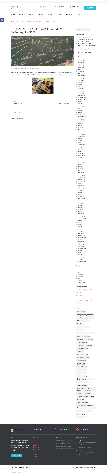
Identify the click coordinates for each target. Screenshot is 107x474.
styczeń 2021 (81, 172)
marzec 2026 (81, 67)
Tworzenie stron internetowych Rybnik (20, 467)
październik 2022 (82, 136)
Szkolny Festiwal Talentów (82, 402)
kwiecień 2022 (81, 144)
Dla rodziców (51, 14)
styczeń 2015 (81, 233)
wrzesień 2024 (81, 99)
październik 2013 (82, 248)
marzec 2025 (81, 88)
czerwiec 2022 (81, 140)
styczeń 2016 (81, 213)
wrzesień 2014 (81, 239)
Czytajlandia (86, 317)
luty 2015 (80, 231)
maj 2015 (80, 226)
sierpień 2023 (81, 120)
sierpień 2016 (81, 203)
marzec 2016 (81, 209)
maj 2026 (80, 64)
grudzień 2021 (81, 151)
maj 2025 (80, 84)
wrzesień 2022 (81, 138)
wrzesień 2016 (81, 202)
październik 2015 (82, 218)
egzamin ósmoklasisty (81, 345)
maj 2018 (80, 190)
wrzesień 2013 (81, 250)
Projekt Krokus (87, 393)
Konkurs (81, 363)
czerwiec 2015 (81, 224)
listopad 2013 (81, 246)
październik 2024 (82, 97)
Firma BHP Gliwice (15, 472)
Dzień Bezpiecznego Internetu (83, 320)
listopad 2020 (81, 175)
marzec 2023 (81, 127)
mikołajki (87, 382)
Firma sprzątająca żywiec (17, 469)
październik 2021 (82, 155)
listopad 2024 (81, 95)
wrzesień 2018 (81, 189)
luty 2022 (80, 148)
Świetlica (80, 280)
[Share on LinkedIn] (19, 112)
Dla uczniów (40, 14)
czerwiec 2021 (81, 162)
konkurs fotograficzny (82, 366)
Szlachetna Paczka (81, 410)
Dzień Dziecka (80, 323)
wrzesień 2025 (81, 78)
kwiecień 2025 (81, 86)
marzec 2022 (81, 146)
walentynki (89, 410)
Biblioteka (80, 271)
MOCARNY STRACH (83, 41)
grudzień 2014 (81, 235)
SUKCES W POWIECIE (65, 103)
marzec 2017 (81, 194)
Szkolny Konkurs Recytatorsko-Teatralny (85, 406)
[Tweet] (13, 112)
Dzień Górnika (80, 330)
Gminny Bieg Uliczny (82, 348)
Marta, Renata (36, 68)
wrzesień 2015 (81, 220)
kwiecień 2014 (81, 244)
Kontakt (79, 14)
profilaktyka (79, 393)
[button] (2, 20)
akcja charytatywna (81, 311)
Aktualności (22, 14)
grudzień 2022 (81, 133)
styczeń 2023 (81, 131)
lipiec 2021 (80, 161)
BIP (86, 14)
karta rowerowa (80, 357)
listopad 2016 (81, 200)
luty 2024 (80, 108)
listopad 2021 (81, 153)
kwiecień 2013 (81, 256)
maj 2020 (80, 183)
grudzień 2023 (81, 112)
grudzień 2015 (81, 215)
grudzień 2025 (81, 73)
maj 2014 (80, 243)
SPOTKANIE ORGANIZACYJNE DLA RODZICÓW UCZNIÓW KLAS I (87, 45)
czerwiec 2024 (81, 101)
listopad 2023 (81, 114)
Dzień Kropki (81, 339)
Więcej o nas (16, 455)
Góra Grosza (80, 351)
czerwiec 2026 (81, 62)
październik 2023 (82, 116)
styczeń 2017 (81, 196)
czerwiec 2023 (81, 121)
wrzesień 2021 (81, 157)
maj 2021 (80, 164)
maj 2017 (80, 192)
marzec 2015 (81, 230)
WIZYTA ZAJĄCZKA (19, 103)
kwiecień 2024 (81, 105)
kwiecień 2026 (81, 65)
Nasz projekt (69, 14)
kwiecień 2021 (81, 166)
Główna (13, 14)
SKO (92, 396)
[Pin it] (17, 112)
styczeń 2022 (81, 149)
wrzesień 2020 (81, 179)
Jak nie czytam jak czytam (82, 354)
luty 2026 (80, 69)
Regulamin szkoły (90, 8)
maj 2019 (80, 187)
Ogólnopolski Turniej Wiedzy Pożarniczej (84, 389)
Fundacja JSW (90, 345)
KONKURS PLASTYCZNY (81, 372)
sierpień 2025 (81, 80)
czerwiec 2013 (81, 252)
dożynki (92, 317)
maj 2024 (80, 103)
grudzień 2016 (81, 198)
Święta (79, 278)
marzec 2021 (81, 168)
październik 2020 (82, 177)
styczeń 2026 (81, 71)
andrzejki (79, 317)
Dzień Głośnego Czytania (82, 333)
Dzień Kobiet (92, 333)
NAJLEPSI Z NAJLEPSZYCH (85, 52)
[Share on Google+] (15, 112)
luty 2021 (80, 170)
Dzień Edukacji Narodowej (82, 327)
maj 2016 (80, 205)
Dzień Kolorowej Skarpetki (83, 336)
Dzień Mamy (90, 339)
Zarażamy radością (81, 417)
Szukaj (93, 29)
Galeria (60, 14)
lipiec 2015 (80, 222)
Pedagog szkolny (82, 276)
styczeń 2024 (81, 110)
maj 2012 (80, 259)
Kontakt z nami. (63, 429)
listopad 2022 (81, 134)
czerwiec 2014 (81, 241)
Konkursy (80, 274)
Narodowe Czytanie (82, 385)
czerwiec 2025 (81, 82)
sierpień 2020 (81, 181)
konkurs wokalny (82, 376)
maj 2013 (80, 254)
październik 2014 (82, 237)
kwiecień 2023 (81, 125)
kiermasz (87, 357)
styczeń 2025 (81, 92)
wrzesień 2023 (81, 118)
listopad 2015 (81, 217)
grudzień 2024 (81, 93)
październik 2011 (82, 261)
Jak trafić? (39, 429)
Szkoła (31, 14)
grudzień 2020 (81, 174)
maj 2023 (80, 123)
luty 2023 (80, 129)
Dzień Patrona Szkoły (82, 342)
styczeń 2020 (81, 185)
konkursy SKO (91, 379)
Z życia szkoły (25, 68)
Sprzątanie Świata (80, 399)
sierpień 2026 (81, 60)
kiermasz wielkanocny (81, 360)
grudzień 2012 (81, 258)
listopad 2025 (81, 75)
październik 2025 (82, 77)
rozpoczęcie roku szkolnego (82, 396)
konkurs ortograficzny (81, 369)
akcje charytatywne (85, 314)
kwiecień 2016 (81, 207)
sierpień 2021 (81, 159)
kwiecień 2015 (81, 228)
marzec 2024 (81, 106)
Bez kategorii (81, 269)
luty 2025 (80, 90)
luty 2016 (80, 211)
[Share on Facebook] (11, 112)
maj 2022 (80, 142)
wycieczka (81, 414)
